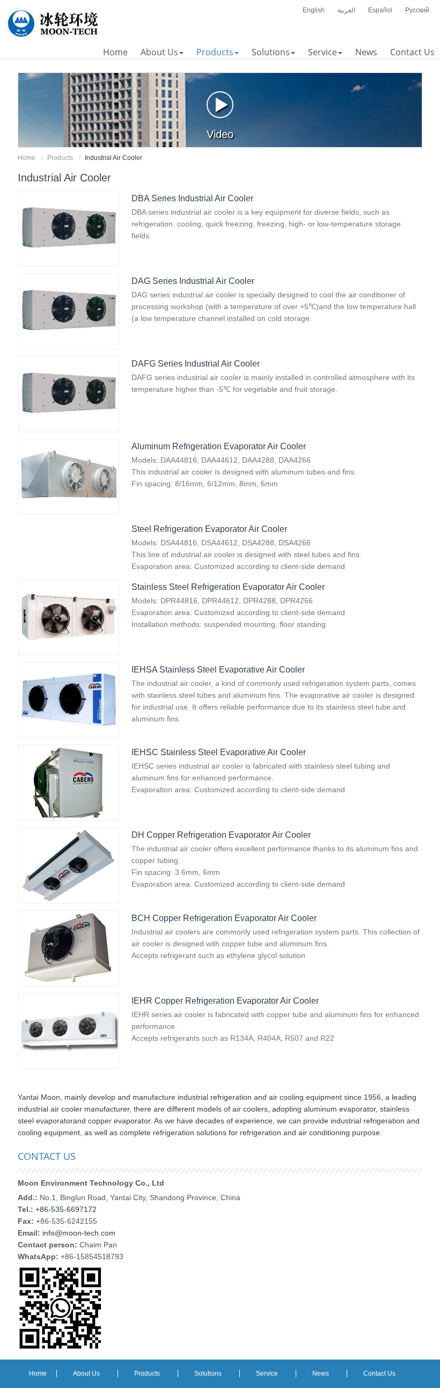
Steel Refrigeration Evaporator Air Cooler (209, 529)
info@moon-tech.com (78, 1233)
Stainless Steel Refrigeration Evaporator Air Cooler (228, 586)
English (314, 10)
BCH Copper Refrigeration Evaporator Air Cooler (224, 918)
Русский (417, 10)
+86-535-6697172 (66, 1209)
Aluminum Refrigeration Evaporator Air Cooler (218, 446)
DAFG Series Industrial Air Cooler (195, 363)
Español (380, 10)
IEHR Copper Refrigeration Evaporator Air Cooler (225, 1000)
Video (220, 134)
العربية (346, 10)
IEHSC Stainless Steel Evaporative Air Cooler (218, 752)
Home (26, 158)
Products (60, 158)
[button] (162, 52)
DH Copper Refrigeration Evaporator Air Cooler (221, 834)
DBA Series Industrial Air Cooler (192, 198)
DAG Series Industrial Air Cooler (192, 281)
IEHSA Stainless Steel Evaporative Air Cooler (218, 669)
